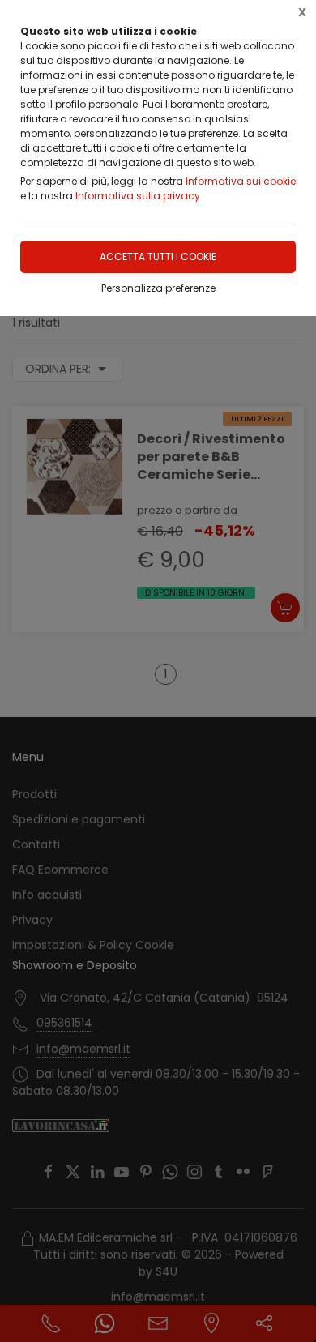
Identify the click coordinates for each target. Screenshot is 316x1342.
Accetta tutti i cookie (158, 256)
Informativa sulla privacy (137, 196)
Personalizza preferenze (158, 288)
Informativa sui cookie (241, 181)
